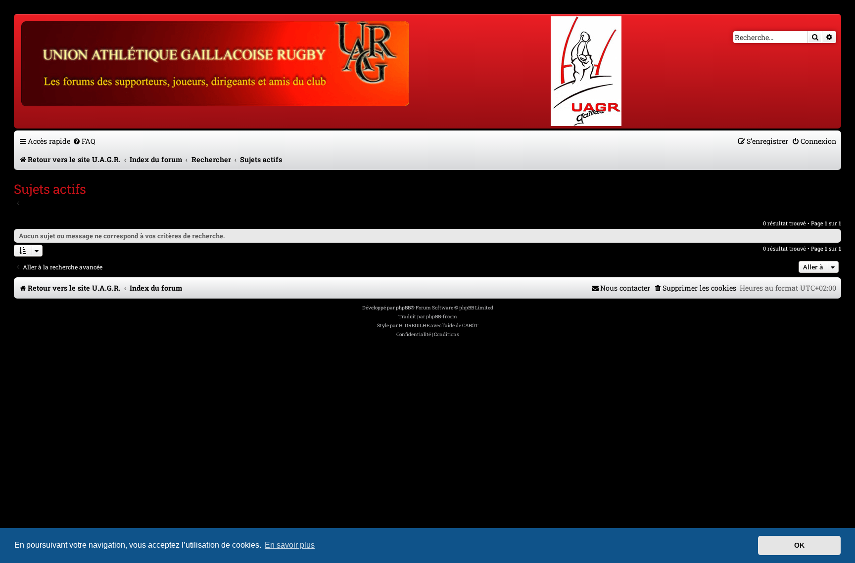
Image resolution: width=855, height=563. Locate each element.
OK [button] (799, 545)
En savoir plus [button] (290, 545)
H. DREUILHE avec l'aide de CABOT (438, 325)
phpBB (403, 307)
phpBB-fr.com (441, 316)
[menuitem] (84, 141)
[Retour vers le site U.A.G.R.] (216, 62)
